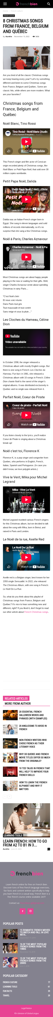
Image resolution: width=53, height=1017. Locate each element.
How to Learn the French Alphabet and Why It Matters (33, 786)
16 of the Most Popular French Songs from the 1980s (33, 946)
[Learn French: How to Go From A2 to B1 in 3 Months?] (26, 820)
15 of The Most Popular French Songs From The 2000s (33, 960)
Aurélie (9, 36)
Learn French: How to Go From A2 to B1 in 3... (25, 843)
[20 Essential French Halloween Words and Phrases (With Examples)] (10, 715)
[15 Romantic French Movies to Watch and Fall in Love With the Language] (10, 934)
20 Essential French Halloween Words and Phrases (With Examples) (33, 715)
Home (5, 11)
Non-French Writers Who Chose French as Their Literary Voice (33, 743)
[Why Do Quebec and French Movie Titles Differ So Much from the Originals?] (10, 757)
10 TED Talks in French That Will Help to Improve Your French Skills (34, 771)
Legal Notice (26, 1008)
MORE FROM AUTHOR (18, 703)
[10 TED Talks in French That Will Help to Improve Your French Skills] (10, 772)
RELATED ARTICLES (16, 698)
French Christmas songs (36, 612)
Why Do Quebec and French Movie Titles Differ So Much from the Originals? (34, 757)
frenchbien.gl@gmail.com (32, 903)
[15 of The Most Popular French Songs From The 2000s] (10, 962)
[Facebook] (22, 911)
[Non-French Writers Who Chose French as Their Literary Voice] (10, 743)
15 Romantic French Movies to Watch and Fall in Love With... (35, 932)
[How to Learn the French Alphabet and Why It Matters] (10, 786)
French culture (17, 11)
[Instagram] (30, 911)
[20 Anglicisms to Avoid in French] (10, 729)
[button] (49, 4)
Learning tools (13, 835)
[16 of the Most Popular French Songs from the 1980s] (10, 948)
